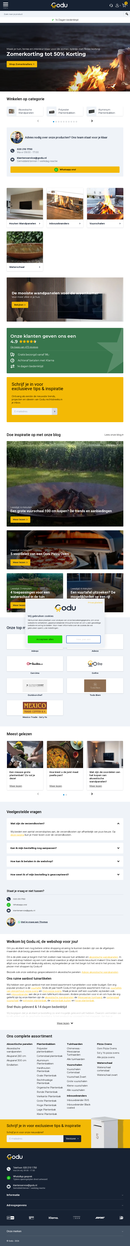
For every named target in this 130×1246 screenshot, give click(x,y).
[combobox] (62, 14)
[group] (25, 111)
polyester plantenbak (34, 1000)
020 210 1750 (19, 899)
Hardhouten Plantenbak (43, 1070)
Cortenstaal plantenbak (49, 1056)
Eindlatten (12, 1064)
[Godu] (59, 5)
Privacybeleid (95, 602)
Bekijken (18, 305)
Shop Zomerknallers (20, 64)
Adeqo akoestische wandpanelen (100, 972)
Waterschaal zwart (107, 1075)
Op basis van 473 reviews (24, 347)
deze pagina (17, 834)
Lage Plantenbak (46, 1109)
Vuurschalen (74, 1064)
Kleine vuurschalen (77, 1085)
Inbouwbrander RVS (78, 1100)
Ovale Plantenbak (46, 1075)
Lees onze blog (113, 434)
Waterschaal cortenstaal (104, 1069)
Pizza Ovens (104, 1044)
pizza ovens (31, 991)
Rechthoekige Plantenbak (45, 1082)
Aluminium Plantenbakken (45, 1062)
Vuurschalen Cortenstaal (74, 1071)
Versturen (71, 1138)
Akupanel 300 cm (16, 1060)
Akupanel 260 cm (16, 1056)
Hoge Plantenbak (46, 1105)
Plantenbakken (46, 1044)
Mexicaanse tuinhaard (90, 997)
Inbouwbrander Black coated (78, 1106)
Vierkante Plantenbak (49, 1096)
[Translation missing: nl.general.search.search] (127, 14)
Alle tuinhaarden (76, 1059)
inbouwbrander (20, 994)
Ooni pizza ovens (51, 991)
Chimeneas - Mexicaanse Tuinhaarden (74, 1051)
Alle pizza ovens (106, 1057)
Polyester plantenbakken (45, 1050)
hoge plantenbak (84, 1000)
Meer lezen (19, 519)
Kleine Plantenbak (47, 1114)
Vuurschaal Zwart (76, 1076)
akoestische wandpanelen (103, 957)
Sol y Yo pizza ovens (108, 1052)
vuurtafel (36, 988)
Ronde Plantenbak (47, 1092)
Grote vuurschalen (77, 1081)
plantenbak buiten (61, 1000)
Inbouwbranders (77, 1095)
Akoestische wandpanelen (14, 1050)
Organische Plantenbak (50, 1087)
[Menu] (6, 5)
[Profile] (117, 5)
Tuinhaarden (75, 1044)
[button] (53, 121)
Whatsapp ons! (68, 169)
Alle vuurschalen (76, 1090)
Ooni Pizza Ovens (107, 1048)
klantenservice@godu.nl (24, 910)
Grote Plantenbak (46, 1100)
